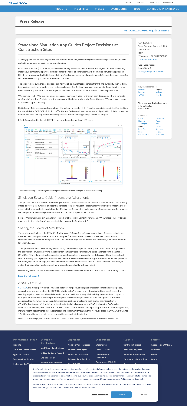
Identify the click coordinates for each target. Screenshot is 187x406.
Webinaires (101, 344)
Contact (141, 3)
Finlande (141, 121)
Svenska (159, 95)
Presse (154, 354)
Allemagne (142, 124)
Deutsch (141, 89)
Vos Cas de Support (132, 349)
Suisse (158, 132)
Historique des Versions (24, 364)
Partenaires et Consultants (136, 359)
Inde (157, 124)
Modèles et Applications (52, 348)
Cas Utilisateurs (48, 357)
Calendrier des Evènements (103, 356)
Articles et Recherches (51, 362)
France (158, 121)
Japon (158, 126)
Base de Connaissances (134, 354)
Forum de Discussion (78, 354)
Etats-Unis (160, 134)
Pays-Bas (142, 129)
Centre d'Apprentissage (163, 8)
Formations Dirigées (77, 349)
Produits (61, 8)
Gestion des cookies (99, 394)
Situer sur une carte (147, 59)
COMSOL (23, 287)
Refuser (143, 394)
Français (141, 92)
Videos (99, 8)
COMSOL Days (103, 349)
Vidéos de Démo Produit (52, 352)
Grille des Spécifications (24, 349)
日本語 (141, 95)
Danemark (160, 118)
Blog (136, 8)
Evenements (119, 8)
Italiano (159, 92)
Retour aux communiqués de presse (147, 30)
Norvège (159, 129)
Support (129, 3)
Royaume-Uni (143, 134)
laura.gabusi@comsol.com (150, 71)
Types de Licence (21, 354)
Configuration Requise (23, 359)
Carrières (155, 349)
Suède (140, 132)
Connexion (168, 3)
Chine (140, 118)
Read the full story (28, 275)
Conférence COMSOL (106, 362)
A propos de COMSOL (161, 344)
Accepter (121, 394)
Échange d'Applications (79, 359)
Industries (81, 8)
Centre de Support (132, 344)
